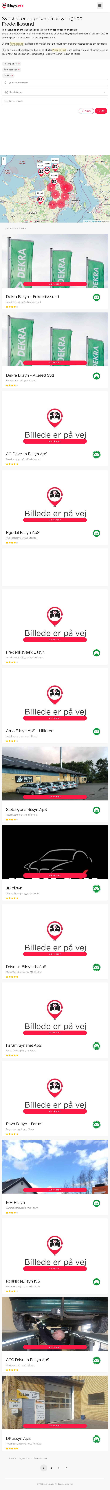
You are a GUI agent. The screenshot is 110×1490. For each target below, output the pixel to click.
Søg (102, 111)
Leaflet (86, 221)
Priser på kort (10, 64)
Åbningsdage (10, 70)
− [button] (4, 163)
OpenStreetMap (96, 221)
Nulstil (87, 111)
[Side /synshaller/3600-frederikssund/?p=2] (66, 1467)
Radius (7, 75)
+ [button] (4, 158)
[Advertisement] (55, 134)
